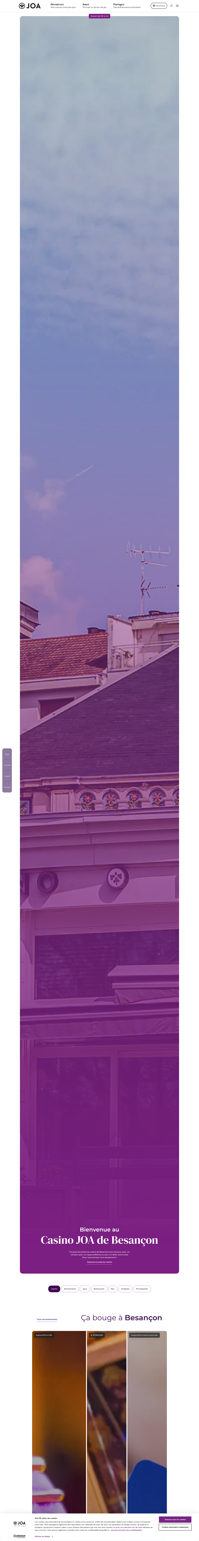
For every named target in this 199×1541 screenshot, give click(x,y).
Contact (7, 787)
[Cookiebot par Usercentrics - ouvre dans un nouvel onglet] (19, 1536)
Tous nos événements (47, 1319)
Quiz (7, 754)
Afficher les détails (42, 1536)
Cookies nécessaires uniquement (175, 1527)
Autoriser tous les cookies (175, 1520)
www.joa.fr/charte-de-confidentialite (126, 1530)
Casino (7, 776)
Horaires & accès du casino (99, 1262)
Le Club (7, 765)
